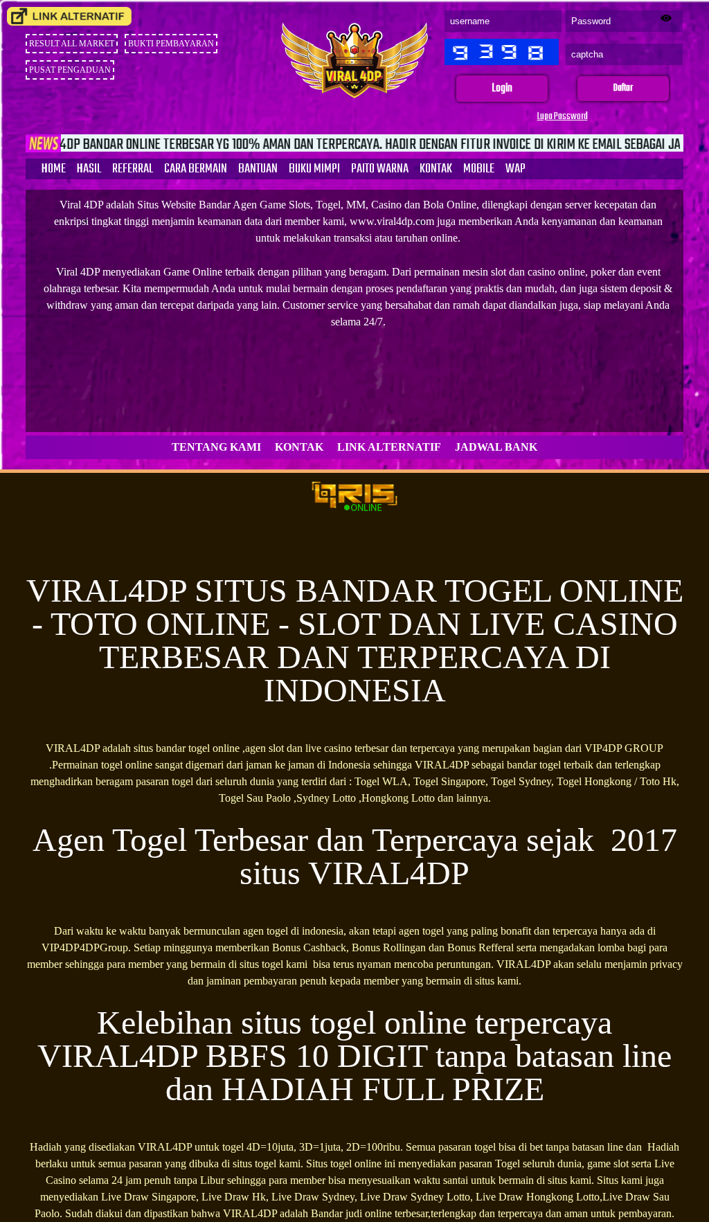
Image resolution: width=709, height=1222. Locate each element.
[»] (69, 16)
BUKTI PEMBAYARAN (171, 43)
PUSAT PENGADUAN (70, 70)
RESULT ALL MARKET (71, 43)
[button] (502, 88)
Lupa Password (562, 117)
